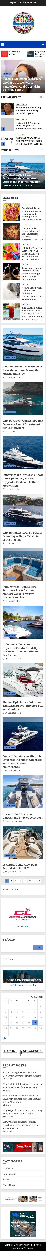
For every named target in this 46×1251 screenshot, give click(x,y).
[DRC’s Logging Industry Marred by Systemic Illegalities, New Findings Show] (7, 139)
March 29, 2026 (11, 771)
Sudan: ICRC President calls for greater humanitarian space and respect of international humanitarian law (29, 113)
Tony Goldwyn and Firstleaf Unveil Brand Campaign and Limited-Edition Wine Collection (32, 275)
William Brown (16, 186)
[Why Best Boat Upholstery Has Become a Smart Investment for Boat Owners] (23, 398)
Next (38, 881)
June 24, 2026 (10, 544)
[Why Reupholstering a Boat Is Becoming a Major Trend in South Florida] (23, 510)
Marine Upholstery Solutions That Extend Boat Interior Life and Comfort (23, 705)
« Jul (4, 1038)
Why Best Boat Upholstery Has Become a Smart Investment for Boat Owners (26, 178)
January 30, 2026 (12, 872)
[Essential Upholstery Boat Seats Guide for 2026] (23, 842)
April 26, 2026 (10, 713)
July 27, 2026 (10, 378)
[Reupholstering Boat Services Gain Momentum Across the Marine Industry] (23, 344)
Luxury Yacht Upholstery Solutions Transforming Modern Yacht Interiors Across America (19, 592)
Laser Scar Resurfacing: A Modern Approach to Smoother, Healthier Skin (22, 82)
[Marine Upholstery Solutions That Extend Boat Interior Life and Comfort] (23, 680)
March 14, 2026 (11, 821)
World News (13, 170)
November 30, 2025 (13, 90)
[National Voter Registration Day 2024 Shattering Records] (11, 231)
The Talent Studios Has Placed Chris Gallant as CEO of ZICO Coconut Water (32, 312)
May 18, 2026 (10, 601)
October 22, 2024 (31, 240)
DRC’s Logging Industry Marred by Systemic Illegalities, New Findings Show (29, 142)
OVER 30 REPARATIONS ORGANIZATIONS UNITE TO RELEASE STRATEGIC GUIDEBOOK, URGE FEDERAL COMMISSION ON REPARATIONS (30, 130)
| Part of (37, 1244)
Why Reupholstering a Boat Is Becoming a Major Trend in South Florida (22, 536)
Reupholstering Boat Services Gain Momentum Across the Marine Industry (22, 370)
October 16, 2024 (31, 320)
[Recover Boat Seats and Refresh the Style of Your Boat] (23, 791)
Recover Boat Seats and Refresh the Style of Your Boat (23, 815)
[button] (2, 44)
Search (9, 939)
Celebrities (26, 205)
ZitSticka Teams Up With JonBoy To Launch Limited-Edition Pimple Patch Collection (32, 254)
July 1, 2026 (9, 489)
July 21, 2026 (31, 186)
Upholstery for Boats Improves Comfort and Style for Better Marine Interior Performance (21, 650)
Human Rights (21, 104)
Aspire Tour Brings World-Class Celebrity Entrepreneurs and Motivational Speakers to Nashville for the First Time (32, 297)
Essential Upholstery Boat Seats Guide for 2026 (20, 866)
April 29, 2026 (10, 659)
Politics (7, 74)
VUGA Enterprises (16, 985)
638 (31, 881)
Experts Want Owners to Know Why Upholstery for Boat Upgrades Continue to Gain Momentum (23, 480)
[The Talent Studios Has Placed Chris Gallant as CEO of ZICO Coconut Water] (11, 311)
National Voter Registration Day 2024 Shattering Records (31, 232)
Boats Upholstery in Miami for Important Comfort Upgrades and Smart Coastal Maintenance (23, 761)
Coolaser (25, 926)
